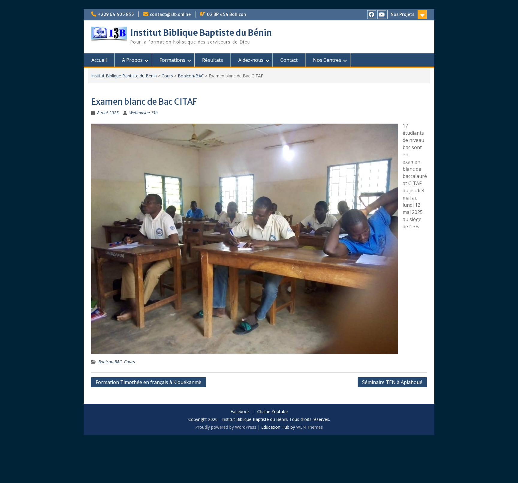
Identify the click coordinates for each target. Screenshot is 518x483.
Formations (172, 60)
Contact (289, 60)
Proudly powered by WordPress (225, 427)
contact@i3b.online (170, 14)
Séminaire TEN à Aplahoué (392, 382)
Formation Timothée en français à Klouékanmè (148, 382)
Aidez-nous (250, 60)
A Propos (132, 60)
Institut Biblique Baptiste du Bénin (201, 32)
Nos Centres (327, 60)
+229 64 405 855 (116, 14)
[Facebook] (371, 14)
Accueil (99, 60)
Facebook (240, 412)
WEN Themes (309, 427)
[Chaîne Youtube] (381, 14)
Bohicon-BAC (191, 76)
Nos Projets (402, 14)
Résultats (212, 60)
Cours (167, 76)
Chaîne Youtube (272, 412)
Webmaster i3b (143, 113)
